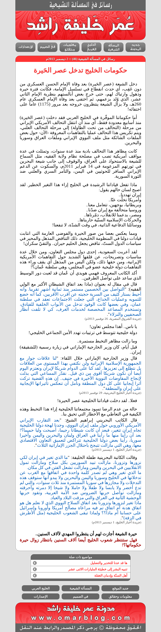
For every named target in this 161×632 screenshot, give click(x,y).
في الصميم (80, 596)
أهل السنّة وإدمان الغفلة (110, 575)
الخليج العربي (41, 588)
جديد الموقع (120, 588)
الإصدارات (41, 596)
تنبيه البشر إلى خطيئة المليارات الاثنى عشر (97, 569)
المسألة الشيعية (81, 588)
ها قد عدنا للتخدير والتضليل (108, 563)
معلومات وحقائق (120, 596)
